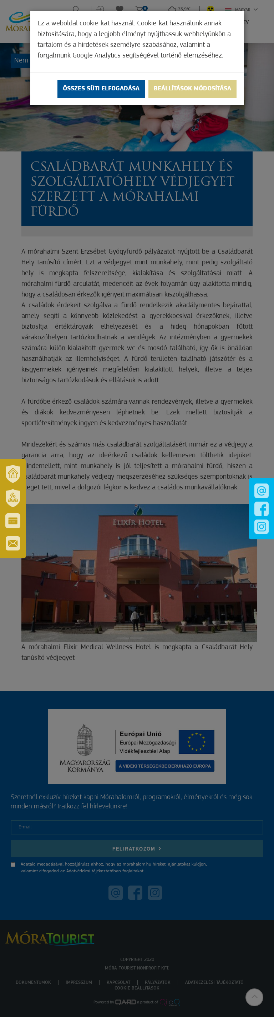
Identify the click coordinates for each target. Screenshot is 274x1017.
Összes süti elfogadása (101, 89)
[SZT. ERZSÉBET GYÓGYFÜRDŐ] (12, 498)
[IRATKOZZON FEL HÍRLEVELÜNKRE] (12, 543)
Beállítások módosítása (192, 89)
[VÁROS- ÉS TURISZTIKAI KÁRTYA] (12, 520)
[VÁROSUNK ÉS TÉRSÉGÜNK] (12, 474)
